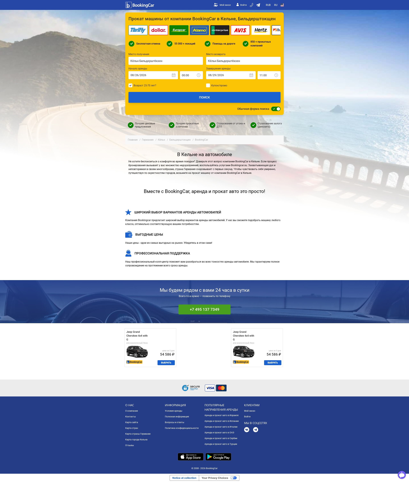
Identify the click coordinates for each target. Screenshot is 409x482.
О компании (131, 411)
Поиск (204, 97)
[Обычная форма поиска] (275, 109)
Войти (243, 5)
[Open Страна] (282, 4)
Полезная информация (177, 416)
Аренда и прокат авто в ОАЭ (219, 432)
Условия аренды (173, 411)
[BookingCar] (140, 5)
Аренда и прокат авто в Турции (220, 444)
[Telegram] (255, 430)
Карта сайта (131, 422)
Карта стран (131, 428)
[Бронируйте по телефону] (252, 4)
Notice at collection (184, 477)
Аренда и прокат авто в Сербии (220, 438)
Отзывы (129, 445)
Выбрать (166, 362)
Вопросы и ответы (174, 422)
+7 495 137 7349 (204, 309)
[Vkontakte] (246, 430)
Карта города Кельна (136, 439)
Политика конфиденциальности (182, 428)
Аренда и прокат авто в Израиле (221, 415)
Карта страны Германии (137, 434)
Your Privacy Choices (215, 477)
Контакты (130, 416)
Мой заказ (225, 5)
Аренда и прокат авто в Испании (221, 421)
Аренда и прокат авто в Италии (220, 427)
